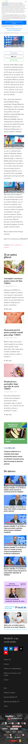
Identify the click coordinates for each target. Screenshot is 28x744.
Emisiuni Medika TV (10, 697)
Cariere (6, 680)
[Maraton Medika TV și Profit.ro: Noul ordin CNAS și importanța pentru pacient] (15, 500)
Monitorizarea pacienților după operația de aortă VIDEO (11, 385)
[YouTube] (6, 653)
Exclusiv (12, 245)
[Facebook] (6, 649)
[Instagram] (16, 649)
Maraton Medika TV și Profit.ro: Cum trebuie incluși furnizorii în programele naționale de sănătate (15, 572)
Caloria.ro (9, 448)
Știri (5, 688)
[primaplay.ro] (23, 723)
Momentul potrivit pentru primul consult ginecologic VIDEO (13, 332)
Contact (6, 664)
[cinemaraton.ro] (14, 732)
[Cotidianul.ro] (14, 729)
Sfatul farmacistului (12, 584)
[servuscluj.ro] (13, 740)
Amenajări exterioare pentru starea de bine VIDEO (13, 281)
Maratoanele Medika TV (11, 701)
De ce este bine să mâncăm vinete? (15, 440)
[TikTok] (21, 649)
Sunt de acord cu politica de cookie (14, 22)
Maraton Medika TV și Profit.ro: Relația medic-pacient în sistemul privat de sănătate (15, 490)
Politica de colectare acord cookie (14, 28)
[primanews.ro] (17, 723)
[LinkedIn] (11, 649)
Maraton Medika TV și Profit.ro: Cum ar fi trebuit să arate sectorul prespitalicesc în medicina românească (15, 550)
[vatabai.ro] (20, 740)
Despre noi (7, 659)
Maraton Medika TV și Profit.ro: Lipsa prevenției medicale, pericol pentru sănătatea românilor (15, 529)
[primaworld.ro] (9, 737)
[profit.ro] (4, 729)
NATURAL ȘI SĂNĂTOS (13, 425)
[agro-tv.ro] (17, 737)
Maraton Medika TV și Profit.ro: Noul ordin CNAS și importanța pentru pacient (15, 509)
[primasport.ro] (14, 726)
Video (6, 706)
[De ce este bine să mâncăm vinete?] (15, 433)
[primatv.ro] (3, 723)
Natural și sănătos (9, 692)
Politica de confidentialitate (12, 668)
